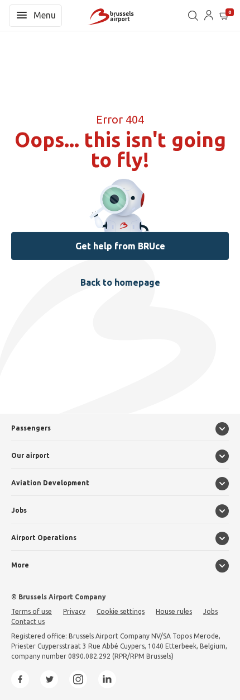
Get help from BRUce (120, 246)
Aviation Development (50, 482)
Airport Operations (43, 537)
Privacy (74, 611)
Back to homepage (120, 282)
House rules (174, 611)
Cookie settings (121, 611)
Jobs (19, 510)
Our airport (30, 455)
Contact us (28, 621)
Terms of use (31, 611)
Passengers (31, 428)
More (20, 565)
